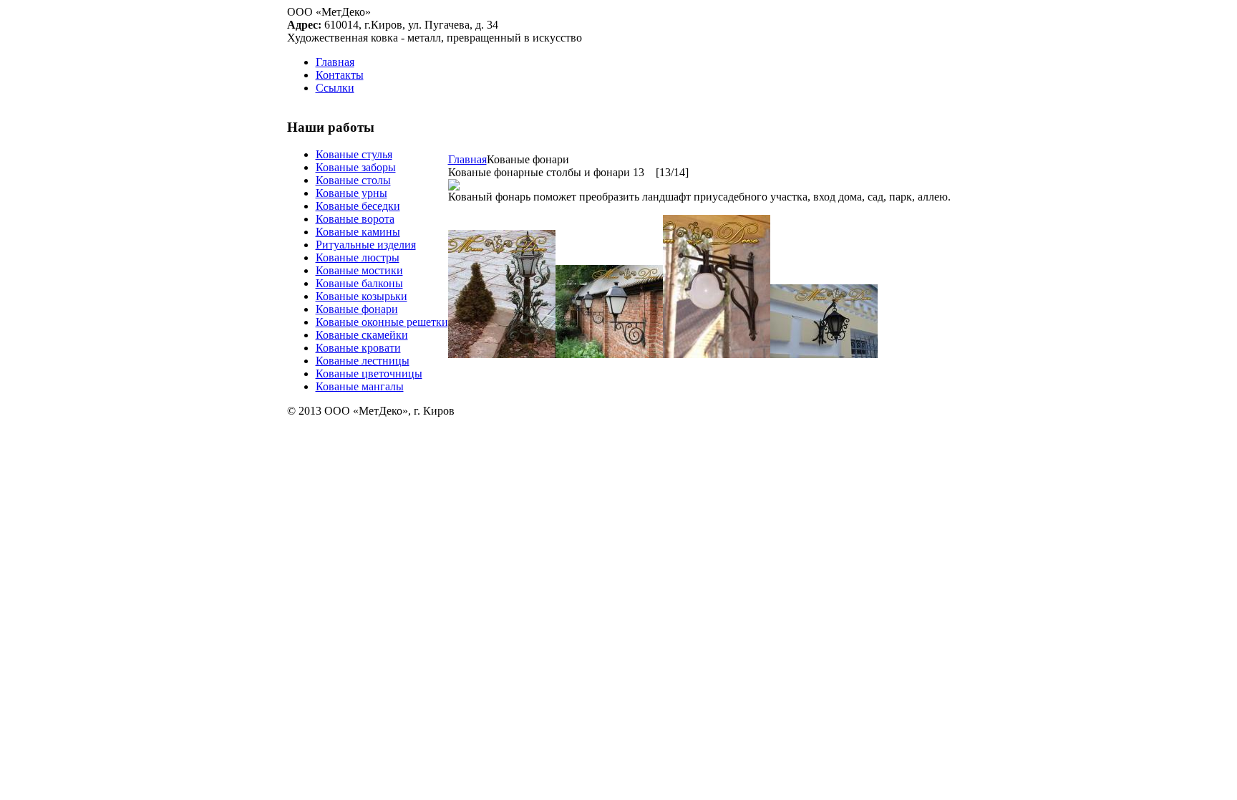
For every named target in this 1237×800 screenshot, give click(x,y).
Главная (467, 159)
